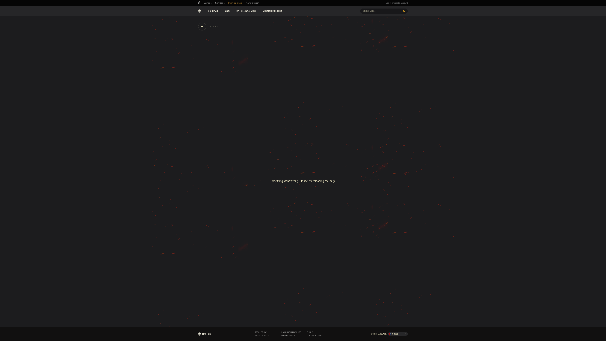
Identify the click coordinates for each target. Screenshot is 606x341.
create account (401, 3)
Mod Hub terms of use (291, 332)
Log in (388, 3)
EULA (309, 332)
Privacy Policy (261, 335)
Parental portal (288, 335)
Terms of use (261, 332)
